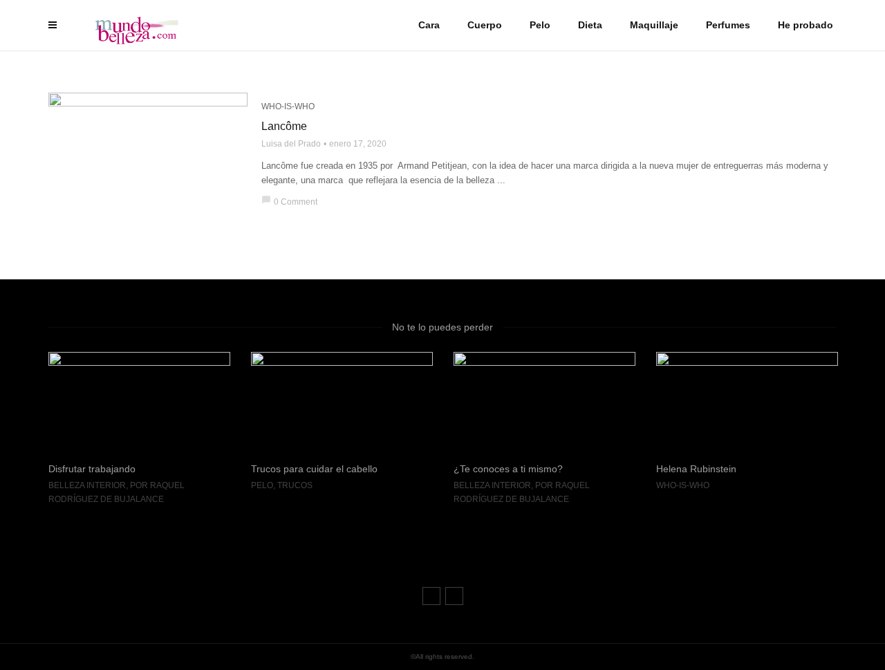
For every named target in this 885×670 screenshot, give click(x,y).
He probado (805, 24)
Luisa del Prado (291, 144)
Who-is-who (288, 106)
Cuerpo (484, 24)
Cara (429, 24)
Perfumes (728, 24)
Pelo (540, 24)
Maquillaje (654, 24)
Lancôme (284, 126)
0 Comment (289, 202)
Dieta (590, 24)
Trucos (178, 485)
